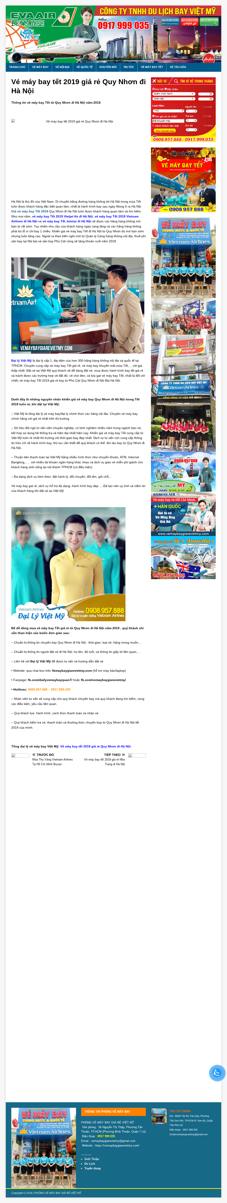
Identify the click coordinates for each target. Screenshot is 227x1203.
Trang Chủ (17, 67)
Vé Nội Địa (62, 67)
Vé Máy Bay (40, 67)
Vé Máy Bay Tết (152, 67)
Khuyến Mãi (108, 67)
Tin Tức (128, 67)
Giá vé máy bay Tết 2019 (29, 211)
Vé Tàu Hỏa (178, 67)
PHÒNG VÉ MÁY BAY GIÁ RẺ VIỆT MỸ (58, 1193)
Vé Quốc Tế (84, 67)
